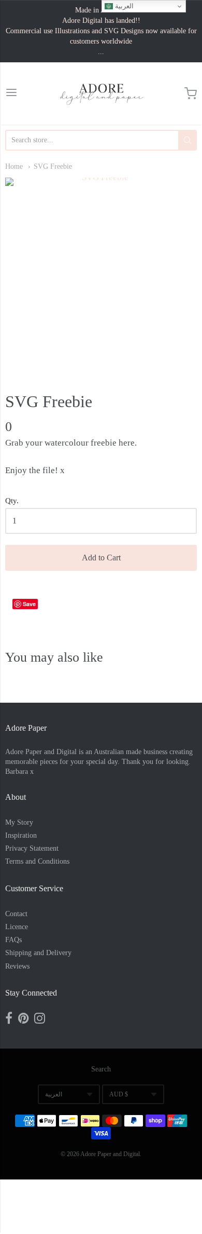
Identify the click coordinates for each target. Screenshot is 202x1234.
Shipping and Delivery (38, 953)
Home (14, 166)
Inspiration (21, 835)
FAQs (13, 940)
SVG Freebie (53, 166)
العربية (53, 1094)
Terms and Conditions (37, 861)
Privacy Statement (32, 848)
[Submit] (187, 140)
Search (101, 1069)
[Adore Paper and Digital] (101, 93)
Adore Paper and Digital (110, 1154)
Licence (16, 927)
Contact (16, 914)
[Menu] (11, 93)
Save (29, 604)
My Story (19, 822)
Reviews (17, 966)
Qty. (12, 501)
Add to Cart (101, 557)
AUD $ (118, 1094)
